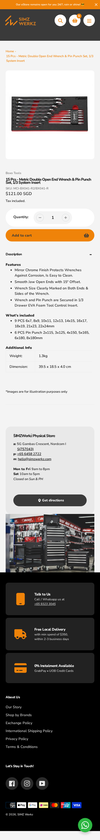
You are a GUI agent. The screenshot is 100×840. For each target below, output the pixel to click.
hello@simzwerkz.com (34, 459)
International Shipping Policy (29, 730)
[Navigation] (89, 20)
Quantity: (20, 217)
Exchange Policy (19, 723)
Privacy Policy (17, 738)
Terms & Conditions (22, 746)
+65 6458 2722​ (29, 454)
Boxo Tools (13, 173)
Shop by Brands (19, 715)
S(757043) (25, 449)
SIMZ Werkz (25, 814)
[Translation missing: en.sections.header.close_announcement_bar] (96, 4)
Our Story (14, 707)
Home (10, 51)
